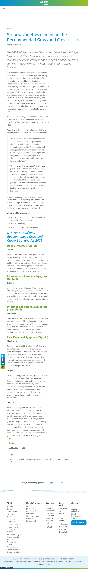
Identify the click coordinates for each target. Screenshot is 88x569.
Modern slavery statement (32, 517)
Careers (10, 509)
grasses (11, 461)
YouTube (64, 532)
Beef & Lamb (13, 448)
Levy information (14, 524)
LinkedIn (64, 529)
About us (10, 506)
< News (9, 29)
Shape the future (14, 552)
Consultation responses (12, 512)
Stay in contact (78, 522)
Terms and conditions (50, 514)
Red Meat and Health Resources (14, 548)
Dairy (24, 448)
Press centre (61, 512)
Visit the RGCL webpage (17, 213)
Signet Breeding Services (13, 538)
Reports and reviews (12, 530)
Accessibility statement (50, 509)
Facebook (65, 524)
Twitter (64, 526)
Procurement (12, 527)
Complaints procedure (31, 507)
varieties (49, 459)
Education (11, 516)
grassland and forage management (29, 459)
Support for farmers (11, 543)
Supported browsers (50, 519)
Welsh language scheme (49, 525)
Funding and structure (12, 520)
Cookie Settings (6, 568)
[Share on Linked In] (3, 363)
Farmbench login (14, 534)
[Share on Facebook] (3, 360)
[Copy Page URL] (3, 367)
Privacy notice (32, 521)
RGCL (10, 459)
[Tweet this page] (3, 356)
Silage (59, 459)
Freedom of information (31, 512)
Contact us (62, 508)
